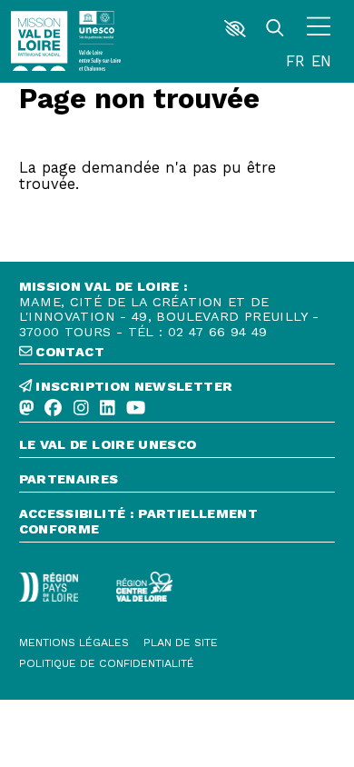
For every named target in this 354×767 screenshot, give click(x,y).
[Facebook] (53, 409)
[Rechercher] (275, 28)
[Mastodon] (26, 409)
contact (68, 352)
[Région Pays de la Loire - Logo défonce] (49, 587)
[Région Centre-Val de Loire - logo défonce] (144, 587)
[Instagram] (81, 409)
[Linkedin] (107, 409)
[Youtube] (135, 409)
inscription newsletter (132, 386)
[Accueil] (39, 41)
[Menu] (318, 28)
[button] (235, 29)
